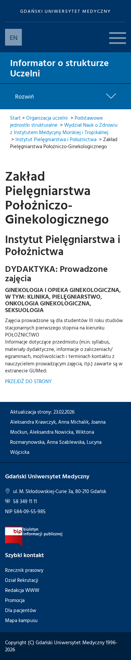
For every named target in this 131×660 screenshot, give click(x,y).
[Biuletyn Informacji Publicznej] (33, 536)
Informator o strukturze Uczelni (59, 67)
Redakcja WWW (22, 590)
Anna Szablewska (65, 442)
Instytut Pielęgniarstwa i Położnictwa (55, 139)
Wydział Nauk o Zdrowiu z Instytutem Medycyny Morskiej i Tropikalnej (64, 128)
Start (15, 118)
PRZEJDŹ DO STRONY (28, 381)
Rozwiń (24, 96)
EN (13, 37)
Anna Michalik (73, 422)
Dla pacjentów (20, 610)
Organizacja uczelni (47, 118)
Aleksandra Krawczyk (33, 422)
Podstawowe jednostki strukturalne (56, 121)
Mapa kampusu (21, 620)
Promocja (15, 600)
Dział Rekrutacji (21, 580)
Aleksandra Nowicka (51, 432)
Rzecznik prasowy (24, 570)
